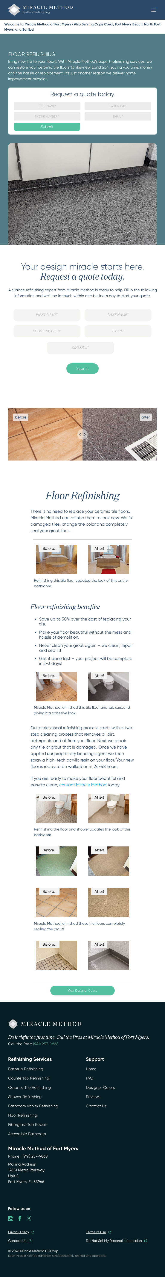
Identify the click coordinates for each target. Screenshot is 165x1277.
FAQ (89, 1078)
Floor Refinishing (22, 1115)
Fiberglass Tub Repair (27, 1124)
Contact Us (96, 1106)
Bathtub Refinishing (25, 1069)
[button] (154, 10)
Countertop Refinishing (28, 1078)
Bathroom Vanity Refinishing (33, 1106)
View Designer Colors (82, 990)
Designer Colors (100, 1087)
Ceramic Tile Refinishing (29, 1087)
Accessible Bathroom (27, 1134)
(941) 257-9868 (45, 1044)
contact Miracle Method (83, 784)
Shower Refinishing (25, 1097)
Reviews (93, 1097)
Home (91, 1069)
